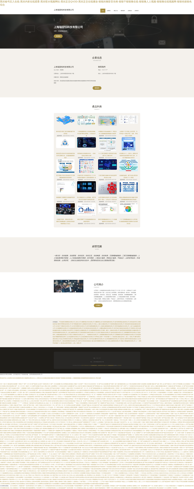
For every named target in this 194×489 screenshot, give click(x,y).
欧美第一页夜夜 (115, 388)
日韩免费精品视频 (111, 464)
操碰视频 (32, 409)
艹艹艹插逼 (100, 424)
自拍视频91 (15, 403)
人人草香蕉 (9, 407)
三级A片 (115, 454)
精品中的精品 (132, 401)
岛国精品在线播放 (183, 469)
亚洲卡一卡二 (109, 441)
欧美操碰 (99, 456)
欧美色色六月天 (107, 390)
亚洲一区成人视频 (134, 418)
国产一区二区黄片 (176, 432)
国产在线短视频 (101, 460)
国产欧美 (164, 411)
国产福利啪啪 (53, 409)
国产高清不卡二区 (74, 466)
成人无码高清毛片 (38, 426)
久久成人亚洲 (96, 443)
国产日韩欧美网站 (90, 437)
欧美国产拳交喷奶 (127, 407)
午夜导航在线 (55, 426)
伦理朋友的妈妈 (74, 432)
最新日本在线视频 (150, 466)
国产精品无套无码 (43, 443)
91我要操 (49, 430)
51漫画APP (85, 435)
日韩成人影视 (38, 399)
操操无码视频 (126, 441)
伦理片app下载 (122, 396)
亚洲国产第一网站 (105, 432)
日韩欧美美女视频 (166, 439)
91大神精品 (151, 394)
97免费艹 (157, 430)
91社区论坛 (81, 426)
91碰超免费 (135, 464)
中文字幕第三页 (136, 407)
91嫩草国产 (3, 462)
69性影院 (15, 396)
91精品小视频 (93, 471)
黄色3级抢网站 (10, 386)
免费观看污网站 (29, 445)
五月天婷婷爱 (157, 426)
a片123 (88, 441)
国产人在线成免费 (31, 392)
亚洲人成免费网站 (52, 386)
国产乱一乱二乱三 (128, 422)
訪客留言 (137, 10)
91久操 (113, 411)
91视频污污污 (70, 452)
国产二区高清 (41, 449)
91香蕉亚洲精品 (92, 430)
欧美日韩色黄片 (166, 396)
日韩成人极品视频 (165, 452)
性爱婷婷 (180, 422)
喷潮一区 (183, 432)
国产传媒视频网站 (20, 445)
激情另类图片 (16, 407)
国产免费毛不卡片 (58, 462)
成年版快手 (149, 456)
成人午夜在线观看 (131, 384)
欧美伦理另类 (115, 469)
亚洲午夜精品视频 (20, 439)
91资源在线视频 (30, 432)
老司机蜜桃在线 (39, 403)
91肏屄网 (96, 486)
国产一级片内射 (40, 390)
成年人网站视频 (164, 449)
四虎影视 (20, 409)
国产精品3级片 (147, 386)
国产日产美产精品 (57, 428)
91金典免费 (17, 441)
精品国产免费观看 (83, 422)
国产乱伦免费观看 (21, 447)
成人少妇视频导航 (137, 409)
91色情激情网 (67, 396)
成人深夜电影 (173, 390)
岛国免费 (160, 428)
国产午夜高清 (5, 439)
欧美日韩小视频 (66, 458)
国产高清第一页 (134, 441)
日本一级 (12, 445)
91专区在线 (21, 424)
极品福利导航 (178, 460)
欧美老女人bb (44, 407)
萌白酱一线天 (81, 447)
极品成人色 (74, 437)
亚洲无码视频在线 (90, 428)
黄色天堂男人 (109, 401)
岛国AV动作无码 (127, 403)
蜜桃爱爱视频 (132, 388)
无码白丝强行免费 (129, 452)
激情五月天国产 (182, 407)
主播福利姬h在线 (92, 420)
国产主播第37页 (92, 454)
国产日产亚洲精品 (187, 405)
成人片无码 (157, 452)
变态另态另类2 (86, 449)
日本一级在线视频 (98, 411)
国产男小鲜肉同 (47, 401)
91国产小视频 (61, 454)
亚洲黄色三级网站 (132, 486)
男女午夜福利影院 (126, 456)
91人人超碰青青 (31, 456)
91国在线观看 (154, 420)
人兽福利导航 (170, 454)
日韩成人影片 (150, 418)
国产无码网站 (115, 449)
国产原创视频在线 (161, 399)
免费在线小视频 (164, 405)
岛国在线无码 (152, 488)
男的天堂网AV (158, 418)
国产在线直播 (101, 441)
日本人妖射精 (175, 424)
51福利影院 (72, 460)
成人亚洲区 (147, 416)
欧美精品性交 (45, 399)
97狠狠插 (35, 447)
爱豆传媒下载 (125, 460)
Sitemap (119, 365)
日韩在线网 (59, 424)
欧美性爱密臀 (188, 445)
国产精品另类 (43, 466)
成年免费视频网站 (33, 416)
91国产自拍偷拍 (12, 388)
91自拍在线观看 (31, 390)
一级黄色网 (120, 413)
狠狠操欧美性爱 (116, 424)
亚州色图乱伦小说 (58, 413)
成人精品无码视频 (82, 390)
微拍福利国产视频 (50, 392)
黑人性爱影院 (14, 488)
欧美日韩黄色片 (78, 449)
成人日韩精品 (10, 458)
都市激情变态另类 (140, 437)
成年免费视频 (58, 471)
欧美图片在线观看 (141, 384)
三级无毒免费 (122, 449)
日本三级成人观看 (30, 439)
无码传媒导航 (183, 437)
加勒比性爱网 (127, 390)
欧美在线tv (156, 447)
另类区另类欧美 (20, 428)
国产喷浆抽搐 (46, 445)
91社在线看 (70, 449)
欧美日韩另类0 (47, 405)
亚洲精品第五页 (118, 426)
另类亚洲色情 (60, 399)
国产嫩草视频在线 (134, 466)
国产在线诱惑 (173, 452)
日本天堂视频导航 (133, 394)
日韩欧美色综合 (184, 443)
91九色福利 (9, 443)
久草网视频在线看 (187, 416)
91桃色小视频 (51, 469)
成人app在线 (30, 401)
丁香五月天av (79, 460)
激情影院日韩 (137, 452)
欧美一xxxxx (54, 396)
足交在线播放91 (186, 384)
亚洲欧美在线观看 (25, 407)
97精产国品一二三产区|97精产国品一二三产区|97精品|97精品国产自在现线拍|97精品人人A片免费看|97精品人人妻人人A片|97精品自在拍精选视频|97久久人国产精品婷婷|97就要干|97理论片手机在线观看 (133, 481)
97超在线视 (78, 456)
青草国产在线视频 (136, 390)
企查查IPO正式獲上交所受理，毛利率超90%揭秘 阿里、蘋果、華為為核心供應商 (128, 133)
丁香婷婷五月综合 (59, 418)
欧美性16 (153, 416)
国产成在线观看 (73, 447)
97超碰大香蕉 (69, 388)
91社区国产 (80, 384)
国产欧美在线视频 (188, 386)
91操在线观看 (13, 452)
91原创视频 (58, 458)
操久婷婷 (111, 416)
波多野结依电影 (160, 390)
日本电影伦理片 (165, 422)
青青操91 (163, 466)
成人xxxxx (124, 447)
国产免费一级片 (113, 384)
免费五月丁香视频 (111, 435)
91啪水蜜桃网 (112, 462)
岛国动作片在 (171, 430)
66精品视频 (120, 432)
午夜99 (60, 447)
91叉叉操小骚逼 (178, 454)
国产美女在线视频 (91, 407)
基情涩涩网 (109, 420)
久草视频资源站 (16, 401)
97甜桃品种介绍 (130, 443)
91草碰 (3, 411)
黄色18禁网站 (81, 428)
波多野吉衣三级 (180, 430)
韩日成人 (14, 449)
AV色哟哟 (173, 426)
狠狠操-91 (44, 430)
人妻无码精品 (22, 390)
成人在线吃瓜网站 (33, 441)
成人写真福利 (43, 422)
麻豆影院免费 (35, 460)
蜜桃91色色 (125, 428)
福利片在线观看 (68, 386)
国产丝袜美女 (189, 396)
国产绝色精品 (124, 424)
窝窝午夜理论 (88, 445)
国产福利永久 (168, 384)
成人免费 (119, 428)
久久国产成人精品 (159, 424)
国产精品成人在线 (120, 411)
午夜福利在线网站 (164, 413)
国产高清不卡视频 (12, 409)
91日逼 (100, 462)
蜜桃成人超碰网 (85, 471)
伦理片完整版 (11, 418)
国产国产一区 (85, 396)
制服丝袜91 (22, 486)
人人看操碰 (134, 411)
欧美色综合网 (3, 388)
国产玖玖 (50, 462)
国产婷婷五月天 (175, 437)
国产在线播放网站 (43, 416)
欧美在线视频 (7, 420)
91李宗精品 (94, 449)
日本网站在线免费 (70, 405)
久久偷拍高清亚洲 (100, 426)
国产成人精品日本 (121, 443)
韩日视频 (11, 426)
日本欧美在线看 (92, 452)
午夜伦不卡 (120, 390)
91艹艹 (20, 403)
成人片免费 (16, 437)
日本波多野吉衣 (128, 430)
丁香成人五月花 (14, 413)
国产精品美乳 (71, 409)
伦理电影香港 (113, 428)
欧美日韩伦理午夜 (127, 464)
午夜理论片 (47, 464)
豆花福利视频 (149, 439)
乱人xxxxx (180, 452)
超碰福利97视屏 (171, 458)
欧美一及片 (115, 458)
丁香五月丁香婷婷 (111, 460)
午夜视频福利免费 (124, 466)
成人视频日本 (18, 394)
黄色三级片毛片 (126, 416)
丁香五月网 (31, 420)
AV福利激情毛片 (188, 462)
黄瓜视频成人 (173, 422)
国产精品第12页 (40, 439)
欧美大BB (46, 409)
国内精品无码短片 (112, 399)
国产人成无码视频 (60, 392)
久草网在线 (25, 403)
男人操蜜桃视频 (79, 409)
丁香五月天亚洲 (145, 454)
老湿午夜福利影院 (100, 488)
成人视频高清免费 (56, 439)
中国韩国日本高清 (76, 396)
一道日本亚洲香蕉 (181, 388)
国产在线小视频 (161, 441)
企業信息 (130, 10)
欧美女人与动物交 (45, 388)
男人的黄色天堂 (115, 488)
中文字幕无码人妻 (138, 392)
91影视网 (114, 390)
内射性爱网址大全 (42, 452)
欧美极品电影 (72, 401)
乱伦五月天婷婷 (89, 447)
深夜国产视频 (85, 464)
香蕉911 (19, 388)
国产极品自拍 (89, 458)
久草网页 (152, 430)
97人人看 (17, 466)
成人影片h (82, 413)
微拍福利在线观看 (12, 384)
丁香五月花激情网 (93, 435)
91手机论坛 (87, 462)
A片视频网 (132, 428)
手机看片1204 (162, 407)
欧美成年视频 (139, 469)
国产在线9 (100, 405)
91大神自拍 (61, 386)
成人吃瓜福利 (93, 405)
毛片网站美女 (180, 462)
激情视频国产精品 (131, 396)
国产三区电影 (51, 456)
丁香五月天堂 (87, 384)
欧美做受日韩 (145, 399)
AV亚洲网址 (41, 418)
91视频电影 (99, 394)
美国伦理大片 (46, 384)
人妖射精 (106, 392)
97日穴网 (67, 422)
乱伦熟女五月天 (140, 388)
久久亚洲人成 (49, 413)
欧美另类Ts (145, 488)
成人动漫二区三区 (50, 441)
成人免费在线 (74, 422)
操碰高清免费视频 (108, 405)
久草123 (143, 452)
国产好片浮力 (106, 411)
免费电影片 (133, 416)
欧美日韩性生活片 (26, 443)
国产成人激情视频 (10, 411)
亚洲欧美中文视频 (67, 471)
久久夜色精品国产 (62, 488)
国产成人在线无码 (75, 458)
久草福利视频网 (161, 392)
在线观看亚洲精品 (171, 416)
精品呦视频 (69, 464)
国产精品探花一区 (129, 432)
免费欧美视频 (60, 435)
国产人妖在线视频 (104, 486)
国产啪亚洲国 (180, 445)
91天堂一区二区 (26, 449)
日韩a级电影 (34, 449)
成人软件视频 (6, 424)
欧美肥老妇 (150, 447)
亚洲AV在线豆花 (170, 456)
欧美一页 (5, 471)
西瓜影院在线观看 (137, 399)
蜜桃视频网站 (38, 432)
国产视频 (37, 469)
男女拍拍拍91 (160, 488)
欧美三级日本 (24, 441)
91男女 (41, 401)
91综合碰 (112, 447)
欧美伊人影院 (6, 413)
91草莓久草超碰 (140, 396)
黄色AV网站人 (51, 466)
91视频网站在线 (8, 396)
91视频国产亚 (181, 486)
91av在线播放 (99, 422)
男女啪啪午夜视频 (112, 409)
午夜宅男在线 (14, 424)
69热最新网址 (120, 452)
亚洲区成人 (178, 456)
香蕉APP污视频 (92, 424)
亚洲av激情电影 (47, 426)
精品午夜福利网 (14, 454)
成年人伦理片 (145, 458)
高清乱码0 (159, 411)
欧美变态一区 (94, 384)
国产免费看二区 (129, 435)
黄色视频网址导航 (145, 420)
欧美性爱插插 (158, 396)
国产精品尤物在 (166, 418)
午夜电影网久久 (181, 396)
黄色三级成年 (150, 426)
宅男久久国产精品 (55, 445)
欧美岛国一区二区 (69, 435)
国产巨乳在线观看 (95, 399)
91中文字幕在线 (155, 405)
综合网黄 (145, 435)
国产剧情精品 (96, 386)
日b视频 (77, 420)
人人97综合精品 (153, 428)
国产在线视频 (50, 432)
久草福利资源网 (6, 416)
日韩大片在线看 (41, 413)
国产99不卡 (114, 432)
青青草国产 (22, 435)
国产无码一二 (166, 428)
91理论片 (81, 439)
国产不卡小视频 (166, 426)
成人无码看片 (99, 428)
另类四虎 (104, 394)
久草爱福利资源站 (51, 488)
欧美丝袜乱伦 (59, 486)
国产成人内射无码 (78, 386)
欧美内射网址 (51, 422)
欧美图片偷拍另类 (126, 488)
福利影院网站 (55, 401)
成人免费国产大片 (139, 432)
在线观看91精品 (131, 469)
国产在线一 (153, 399)
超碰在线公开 (78, 452)
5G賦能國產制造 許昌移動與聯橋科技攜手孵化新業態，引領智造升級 (86, 133)
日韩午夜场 (48, 439)
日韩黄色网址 (141, 439)
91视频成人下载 (75, 430)
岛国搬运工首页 (66, 432)
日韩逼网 (49, 394)
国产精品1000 (60, 443)
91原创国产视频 (85, 405)
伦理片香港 (172, 460)
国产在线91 (35, 418)
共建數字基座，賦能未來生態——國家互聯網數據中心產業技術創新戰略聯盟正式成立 (65, 221)
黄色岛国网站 (47, 396)
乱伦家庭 (91, 392)
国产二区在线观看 (55, 384)
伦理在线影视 (64, 439)
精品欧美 (148, 464)
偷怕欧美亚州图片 (115, 386)
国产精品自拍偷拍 (113, 437)
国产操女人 (174, 420)
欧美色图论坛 (5, 405)
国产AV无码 (124, 405)
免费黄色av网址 (142, 447)
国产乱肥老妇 (63, 445)
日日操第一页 (51, 407)
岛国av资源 (113, 422)
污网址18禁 (66, 466)
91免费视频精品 (35, 466)
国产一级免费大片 (23, 416)
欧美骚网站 (138, 454)
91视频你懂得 (117, 416)
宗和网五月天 (70, 420)
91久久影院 (23, 399)
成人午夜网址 (6, 435)
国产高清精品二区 (178, 386)
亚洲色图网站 (142, 464)
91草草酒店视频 (185, 392)
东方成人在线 (14, 416)
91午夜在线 (21, 464)
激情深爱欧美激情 (27, 430)
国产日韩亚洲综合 (122, 454)
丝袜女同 (81, 432)
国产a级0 (156, 384)
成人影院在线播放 (80, 394)
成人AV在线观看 (155, 464)
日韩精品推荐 (66, 441)
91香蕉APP (21, 384)
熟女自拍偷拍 (3, 430)
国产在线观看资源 (173, 401)
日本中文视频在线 (105, 443)
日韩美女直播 (136, 422)
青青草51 (128, 449)
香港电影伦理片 (118, 418)
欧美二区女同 (25, 458)
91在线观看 (24, 469)
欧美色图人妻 (55, 390)
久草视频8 (85, 424)
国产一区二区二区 (85, 388)
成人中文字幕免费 (155, 449)
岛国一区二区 (164, 430)
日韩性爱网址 (88, 432)
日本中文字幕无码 (60, 422)
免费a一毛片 (174, 418)
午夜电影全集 (116, 405)
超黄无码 (186, 452)
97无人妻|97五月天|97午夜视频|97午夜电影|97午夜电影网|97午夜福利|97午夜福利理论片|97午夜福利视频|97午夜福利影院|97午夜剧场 (137, 475)
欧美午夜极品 (90, 390)
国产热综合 (179, 416)
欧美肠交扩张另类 (183, 418)
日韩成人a (158, 466)
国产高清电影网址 (73, 426)
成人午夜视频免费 (84, 466)
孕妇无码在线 (79, 462)
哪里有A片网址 (180, 441)
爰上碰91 (190, 464)
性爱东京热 (37, 420)
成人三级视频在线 (73, 439)
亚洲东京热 (110, 394)
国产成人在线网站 (6, 401)
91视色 (157, 413)
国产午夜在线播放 (121, 486)
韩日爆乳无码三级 (59, 403)
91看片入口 (179, 458)
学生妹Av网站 (43, 386)
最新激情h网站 (38, 445)
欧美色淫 (153, 390)
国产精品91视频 (111, 452)
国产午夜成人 (160, 403)
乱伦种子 (40, 384)
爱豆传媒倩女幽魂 (137, 405)
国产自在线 (138, 428)
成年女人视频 (154, 386)
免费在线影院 (172, 449)
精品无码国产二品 (107, 458)
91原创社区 (106, 428)
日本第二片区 (54, 464)
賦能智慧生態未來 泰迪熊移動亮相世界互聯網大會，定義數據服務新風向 (65, 155)
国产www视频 (49, 449)
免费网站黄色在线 (89, 426)
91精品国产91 (141, 413)
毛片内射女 (151, 443)
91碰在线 (2, 392)
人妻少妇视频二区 (28, 426)
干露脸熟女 (170, 464)
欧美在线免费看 (82, 416)
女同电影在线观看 (13, 471)
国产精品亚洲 (142, 426)
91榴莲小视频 (13, 405)
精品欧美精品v (93, 456)
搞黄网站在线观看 (11, 432)
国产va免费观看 (67, 413)
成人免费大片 (91, 488)
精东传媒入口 (55, 394)
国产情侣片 (12, 466)
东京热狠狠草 (96, 413)
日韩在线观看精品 (137, 430)
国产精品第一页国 (11, 428)
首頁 (103, 10)
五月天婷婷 (169, 466)
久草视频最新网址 (31, 413)
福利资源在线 (22, 396)
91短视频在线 (176, 466)
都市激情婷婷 (133, 413)
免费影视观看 (73, 407)
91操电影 (43, 454)
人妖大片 (127, 458)
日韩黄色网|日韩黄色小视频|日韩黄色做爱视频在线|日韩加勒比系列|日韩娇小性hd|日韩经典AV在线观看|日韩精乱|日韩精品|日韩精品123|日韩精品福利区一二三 (72, 473)
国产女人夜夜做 (152, 441)
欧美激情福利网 (93, 466)
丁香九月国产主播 (134, 460)
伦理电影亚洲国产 (182, 411)
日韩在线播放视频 (22, 452)
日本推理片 (51, 437)
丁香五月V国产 (133, 439)
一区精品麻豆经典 (163, 401)
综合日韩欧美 (178, 394)
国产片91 (105, 416)
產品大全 (116, 10)
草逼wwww (6, 456)
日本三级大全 (188, 435)
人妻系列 (129, 405)
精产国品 (187, 441)
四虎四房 (162, 456)
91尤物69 (143, 422)
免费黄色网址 (142, 456)
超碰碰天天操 (177, 392)
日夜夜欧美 (90, 416)
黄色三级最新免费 (187, 460)
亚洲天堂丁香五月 (181, 426)
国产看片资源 (30, 405)
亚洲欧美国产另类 (106, 469)
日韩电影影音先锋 (50, 486)
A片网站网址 (78, 454)
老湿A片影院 (104, 437)
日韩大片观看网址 (52, 411)
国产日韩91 (154, 392)
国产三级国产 (34, 424)
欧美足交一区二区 (90, 394)
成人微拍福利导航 (153, 469)
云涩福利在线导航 (150, 413)
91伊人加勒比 (100, 430)
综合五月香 (23, 401)
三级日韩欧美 (37, 437)
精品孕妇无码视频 (133, 424)
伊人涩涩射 (137, 420)
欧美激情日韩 (157, 432)
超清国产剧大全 (147, 405)
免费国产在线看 (166, 437)
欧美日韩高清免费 (144, 445)
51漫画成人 (116, 420)
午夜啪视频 (105, 462)
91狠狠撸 (167, 390)
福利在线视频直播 (155, 388)
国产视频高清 (169, 399)
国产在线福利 (156, 462)
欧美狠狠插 (107, 430)
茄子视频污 (26, 394)
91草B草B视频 (77, 399)
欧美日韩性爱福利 (89, 439)
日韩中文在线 (125, 401)
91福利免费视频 (9, 469)
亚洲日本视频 (51, 416)
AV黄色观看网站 (83, 403)
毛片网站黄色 (30, 471)
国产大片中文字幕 (98, 416)
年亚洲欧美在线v (5, 488)
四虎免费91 (103, 399)
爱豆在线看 (186, 422)
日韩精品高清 (114, 430)
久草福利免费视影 (102, 471)
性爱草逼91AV (52, 435)
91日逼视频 (65, 447)
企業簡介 (109, 10)
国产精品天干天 (118, 392)
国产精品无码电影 (55, 388)
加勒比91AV (17, 469)
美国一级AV (22, 392)
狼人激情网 (165, 460)
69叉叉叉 (142, 466)
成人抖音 (184, 464)
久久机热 (97, 401)
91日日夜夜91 (170, 392)
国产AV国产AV (124, 386)
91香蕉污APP (182, 447)
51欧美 (156, 401)
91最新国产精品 (112, 413)
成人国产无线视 (17, 443)
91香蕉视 (147, 388)
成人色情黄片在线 (161, 416)
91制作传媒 (107, 422)
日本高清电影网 (103, 409)
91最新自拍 (161, 420)
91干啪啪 (62, 469)
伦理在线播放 (15, 390)
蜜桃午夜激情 (149, 422)
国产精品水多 (50, 460)
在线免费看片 (6, 445)
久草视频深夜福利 (97, 445)
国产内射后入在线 (60, 456)
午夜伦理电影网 (142, 411)
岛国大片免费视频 (171, 388)
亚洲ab (130, 409)
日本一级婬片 (25, 386)
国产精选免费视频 (102, 452)
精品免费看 (128, 411)
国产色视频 (168, 443)
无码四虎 (104, 407)
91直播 (171, 413)
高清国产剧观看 (18, 426)
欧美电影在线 (159, 435)
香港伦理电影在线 (70, 394)
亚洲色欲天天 (32, 394)
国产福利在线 (16, 399)
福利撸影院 (174, 407)
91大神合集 (29, 411)
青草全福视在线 (81, 411)
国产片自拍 (28, 418)
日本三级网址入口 (39, 486)
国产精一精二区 (102, 420)
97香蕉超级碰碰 (121, 435)
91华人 (53, 405)
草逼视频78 (44, 420)
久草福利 (86, 392)
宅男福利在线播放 (164, 445)
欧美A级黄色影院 (176, 439)
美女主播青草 (3, 409)
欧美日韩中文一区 (153, 407)
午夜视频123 (44, 437)
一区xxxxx (163, 388)
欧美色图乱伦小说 (30, 428)
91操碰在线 (170, 386)
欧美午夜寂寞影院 (28, 422)
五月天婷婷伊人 (14, 486)
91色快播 (168, 407)
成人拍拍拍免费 (36, 411)
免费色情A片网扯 (21, 432)
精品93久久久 (168, 424)
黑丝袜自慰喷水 (101, 449)
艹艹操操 (76, 403)
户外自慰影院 (76, 388)
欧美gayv (60, 396)
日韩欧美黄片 (172, 486)
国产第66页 (182, 428)
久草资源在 (182, 435)
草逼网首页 (185, 394)
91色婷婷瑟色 (89, 413)
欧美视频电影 (86, 469)
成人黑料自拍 (81, 437)
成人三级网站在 (83, 420)
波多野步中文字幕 (107, 445)
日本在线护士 (99, 418)
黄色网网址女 (22, 413)
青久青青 (99, 454)
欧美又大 (98, 407)
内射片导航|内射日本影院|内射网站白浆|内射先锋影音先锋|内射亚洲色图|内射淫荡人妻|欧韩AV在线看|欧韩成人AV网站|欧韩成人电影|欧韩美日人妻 (104, 477)
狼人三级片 (37, 471)
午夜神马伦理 (172, 462)
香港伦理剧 (44, 411)
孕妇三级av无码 (175, 443)
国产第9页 (22, 437)
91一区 (49, 454)
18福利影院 (31, 403)
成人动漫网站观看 (105, 388)
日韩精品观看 (104, 413)
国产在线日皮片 (164, 462)
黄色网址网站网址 (70, 456)
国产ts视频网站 (57, 430)
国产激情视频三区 (154, 445)
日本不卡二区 (146, 392)
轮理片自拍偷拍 (157, 439)
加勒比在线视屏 (164, 447)
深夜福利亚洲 (162, 454)
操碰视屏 (10, 399)
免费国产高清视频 (20, 462)
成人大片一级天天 (32, 452)
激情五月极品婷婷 (88, 386)
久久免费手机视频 (34, 386)
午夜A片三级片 (142, 424)
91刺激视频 (93, 464)
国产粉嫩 (55, 449)
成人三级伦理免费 (105, 386)
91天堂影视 (133, 458)
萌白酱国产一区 (14, 392)
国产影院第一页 (77, 418)
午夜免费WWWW (41, 488)
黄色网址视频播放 (47, 428)
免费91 (180, 405)
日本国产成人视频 (187, 458)
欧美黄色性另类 (189, 486)
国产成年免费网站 (154, 409)
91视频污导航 (173, 445)
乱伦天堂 (94, 460)
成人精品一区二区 (49, 403)
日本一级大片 (3, 384)
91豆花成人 (173, 441)
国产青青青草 (101, 466)
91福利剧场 (66, 407)
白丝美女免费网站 (35, 388)
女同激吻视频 (110, 407)
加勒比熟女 (191, 390)
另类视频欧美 (93, 441)
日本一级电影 (146, 430)
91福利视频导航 (176, 403)
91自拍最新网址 (30, 396)
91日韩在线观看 (128, 462)
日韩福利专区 (17, 458)
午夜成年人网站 (11, 462)
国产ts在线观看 (189, 449)
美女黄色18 (12, 439)
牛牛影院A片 (122, 437)
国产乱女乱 (119, 447)
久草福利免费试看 (14, 456)
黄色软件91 (168, 420)
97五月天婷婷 (52, 424)
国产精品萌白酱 (32, 454)
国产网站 (73, 411)
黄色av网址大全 (185, 399)
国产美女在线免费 (173, 447)
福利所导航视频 (8, 437)
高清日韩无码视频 (62, 420)
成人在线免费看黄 (118, 441)
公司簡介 (98, 305)
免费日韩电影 (30, 399)
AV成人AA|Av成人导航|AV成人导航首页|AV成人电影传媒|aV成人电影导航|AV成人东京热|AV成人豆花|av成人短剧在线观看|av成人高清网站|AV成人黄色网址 (60, 475)
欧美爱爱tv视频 (102, 435)
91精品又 (118, 460)
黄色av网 (120, 430)
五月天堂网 (111, 471)
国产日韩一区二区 (60, 405)
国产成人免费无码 (52, 420)
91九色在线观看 (142, 449)
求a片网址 (177, 409)
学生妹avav (183, 424)
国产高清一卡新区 (22, 405)
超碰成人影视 (144, 407)
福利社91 (161, 486)
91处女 (175, 413)
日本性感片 (117, 471)
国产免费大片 (61, 464)
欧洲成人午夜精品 (62, 409)
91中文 (44, 432)
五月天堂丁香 (42, 460)
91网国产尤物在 (22, 471)
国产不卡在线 (117, 394)
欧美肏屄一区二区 (11, 447)
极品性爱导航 (118, 407)
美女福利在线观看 (157, 460)
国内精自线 (139, 386)
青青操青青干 (68, 469)
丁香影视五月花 (185, 439)
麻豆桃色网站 (97, 469)
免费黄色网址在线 (16, 420)
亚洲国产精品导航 (146, 390)
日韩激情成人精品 (81, 488)
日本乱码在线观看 (69, 486)
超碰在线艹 (93, 418)
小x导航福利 (41, 458)
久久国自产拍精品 (151, 411)
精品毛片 (105, 439)
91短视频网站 (131, 454)
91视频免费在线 (13, 464)
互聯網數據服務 (93, 365)
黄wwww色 (62, 394)
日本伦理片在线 (78, 443)
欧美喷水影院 (184, 403)
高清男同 (43, 471)
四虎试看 (36, 401)
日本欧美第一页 (180, 449)
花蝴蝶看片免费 (25, 388)
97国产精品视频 (141, 401)
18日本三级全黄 (87, 460)
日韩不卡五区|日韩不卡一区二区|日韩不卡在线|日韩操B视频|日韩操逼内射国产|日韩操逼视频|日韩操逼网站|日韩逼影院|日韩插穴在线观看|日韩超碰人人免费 (145, 479)
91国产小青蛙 (145, 409)
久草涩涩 (4, 422)
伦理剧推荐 (113, 443)
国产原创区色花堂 (70, 392)
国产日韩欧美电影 (89, 401)
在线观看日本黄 (96, 432)
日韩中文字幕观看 (177, 384)
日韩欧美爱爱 (140, 416)
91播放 (92, 469)
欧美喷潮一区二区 (39, 464)
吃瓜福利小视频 (173, 405)
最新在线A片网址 (11, 422)
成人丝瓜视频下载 (41, 394)
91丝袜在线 (135, 449)
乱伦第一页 (6, 426)
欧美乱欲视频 (186, 420)
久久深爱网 (168, 488)
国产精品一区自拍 (75, 441)
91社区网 (174, 488)
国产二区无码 (119, 462)
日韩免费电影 (61, 411)
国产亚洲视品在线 (43, 462)
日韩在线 (98, 396)
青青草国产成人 (39, 396)
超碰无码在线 (135, 445)
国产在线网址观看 (149, 432)
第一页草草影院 (7, 449)
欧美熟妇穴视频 (125, 439)
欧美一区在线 (26, 409)
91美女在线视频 (150, 401)
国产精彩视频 (3, 399)
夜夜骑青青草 (48, 390)
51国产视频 (22, 488)
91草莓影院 (174, 396)
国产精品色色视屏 (152, 403)
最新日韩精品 (168, 403)
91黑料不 (82, 458)
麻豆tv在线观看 (185, 409)
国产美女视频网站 (66, 430)
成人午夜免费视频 (99, 392)
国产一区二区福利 (6, 390)
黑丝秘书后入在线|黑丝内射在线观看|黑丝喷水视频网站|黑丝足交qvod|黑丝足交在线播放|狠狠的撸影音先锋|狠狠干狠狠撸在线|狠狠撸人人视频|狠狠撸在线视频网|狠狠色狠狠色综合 (48, 378)
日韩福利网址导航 (117, 445)
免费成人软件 (38, 428)
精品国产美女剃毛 (182, 390)
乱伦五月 (108, 449)
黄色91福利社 (58, 466)
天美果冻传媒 (150, 424)
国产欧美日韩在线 (43, 424)
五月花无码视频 (14, 435)
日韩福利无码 (156, 456)
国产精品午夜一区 (128, 392)
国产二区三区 (27, 384)
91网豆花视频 (59, 407)
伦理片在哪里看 (167, 435)
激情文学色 (85, 454)
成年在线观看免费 (173, 469)
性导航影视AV (89, 411)
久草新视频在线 (18, 430)
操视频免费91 (117, 401)
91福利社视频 (66, 424)
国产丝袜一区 (177, 399)
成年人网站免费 (52, 443)
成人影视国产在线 (65, 416)
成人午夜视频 (66, 428)
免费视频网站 (85, 456)
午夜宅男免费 (53, 399)
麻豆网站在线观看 (127, 426)
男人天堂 (83, 441)
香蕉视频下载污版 (43, 447)
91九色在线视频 (69, 443)
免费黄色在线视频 (50, 458)
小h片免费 (144, 403)
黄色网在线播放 (4, 464)
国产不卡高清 (91, 422)
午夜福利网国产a (79, 486)
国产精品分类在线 (109, 403)
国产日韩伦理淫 (50, 471)
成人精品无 (54, 454)
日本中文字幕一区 (101, 464)
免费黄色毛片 (73, 390)
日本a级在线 (163, 464)
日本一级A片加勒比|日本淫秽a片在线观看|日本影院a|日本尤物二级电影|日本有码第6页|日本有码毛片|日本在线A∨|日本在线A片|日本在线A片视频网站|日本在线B (61, 479)
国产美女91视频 (4, 466)
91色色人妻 (126, 413)
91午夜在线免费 (109, 426)
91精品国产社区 (127, 445)
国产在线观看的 (184, 466)
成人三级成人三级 (35, 407)
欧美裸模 (7, 392)
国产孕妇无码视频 (147, 462)
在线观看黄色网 (178, 464)
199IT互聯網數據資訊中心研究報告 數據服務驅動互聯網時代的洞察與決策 (128, 221)
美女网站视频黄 (143, 460)
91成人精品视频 (124, 388)
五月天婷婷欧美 (39, 409)
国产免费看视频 (66, 437)
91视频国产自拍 (81, 407)
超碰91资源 (120, 422)
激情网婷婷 (121, 458)
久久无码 (65, 462)
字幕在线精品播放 (157, 437)
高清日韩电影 (153, 458)
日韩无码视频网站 (130, 437)
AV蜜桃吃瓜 (85, 452)
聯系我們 (123, 10)
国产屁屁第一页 (36, 435)
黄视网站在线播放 (20, 418)
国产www (139, 458)
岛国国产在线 (22, 456)
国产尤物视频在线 (162, 458)
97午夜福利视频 (119, 403)
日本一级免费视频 (143, 486)
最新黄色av (28, 460)
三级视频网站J (65, 460)
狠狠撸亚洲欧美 (162, 386)
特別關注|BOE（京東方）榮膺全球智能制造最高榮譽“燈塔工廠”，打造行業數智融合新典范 (128, 155)
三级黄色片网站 (138, 435)
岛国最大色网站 (97, 458)
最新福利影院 (71, 445)
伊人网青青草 (181, 413)
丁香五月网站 (58, 437)
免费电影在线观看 (122, 409)
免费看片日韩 (115, 466)
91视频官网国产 (37, 430)
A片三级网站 (78, 424)
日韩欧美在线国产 (93, 403)
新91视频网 (101, 403)
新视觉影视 (37, 422)
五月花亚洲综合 (69, 418)
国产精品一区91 (33, 458)
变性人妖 (162, 384)
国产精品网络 (72, 462)
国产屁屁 (111, 392)
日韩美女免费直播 (70, 454)
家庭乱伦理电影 (69, 399)
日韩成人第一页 (80, 401)
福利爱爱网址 (57, 432)
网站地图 (98, 378)
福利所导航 (57, 460)
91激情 (57, 469)
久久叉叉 (110, 439)
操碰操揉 (145, 469)
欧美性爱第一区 (71, 488)
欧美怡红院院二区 (159, 394)
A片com (150, 460)
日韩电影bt (113, 486)
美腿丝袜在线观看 (99, 447)
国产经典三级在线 (49, 418)
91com (168, 441)
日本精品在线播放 (107, 454)
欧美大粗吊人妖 (154, 454)
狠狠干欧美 (27, 424)
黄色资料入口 (12, 460)
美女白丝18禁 (39, 456)
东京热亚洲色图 (76, 471)
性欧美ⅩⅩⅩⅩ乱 (99, 390)
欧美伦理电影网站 (69, 403)
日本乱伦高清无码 (77, 464)
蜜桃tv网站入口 (175, 428)
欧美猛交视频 (128, 399)
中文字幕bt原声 (29, 437)
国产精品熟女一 (86, 399)
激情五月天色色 (63, 401)
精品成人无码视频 (116, 456)
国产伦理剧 (35, 443)
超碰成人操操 (120, 399)
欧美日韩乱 (28, 435)
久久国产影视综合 (106, 396)
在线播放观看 (152, 435)
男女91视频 (149, 437)
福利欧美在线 (150, 452)
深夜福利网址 (74, 416)
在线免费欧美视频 (64, 390)
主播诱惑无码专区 (77, 469)
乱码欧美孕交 (85, 418)
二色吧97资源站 (38, 405)
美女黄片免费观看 (186, 456)
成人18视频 (186, 454)
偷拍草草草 (29, 447)
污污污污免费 (10, 441)
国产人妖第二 (75, 413)
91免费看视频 (6, 454)
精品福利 (19, 449)
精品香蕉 (172, 409)
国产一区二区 (18, 386)
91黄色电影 (126, 418)
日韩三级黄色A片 (172, 411)
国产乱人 (179, 420)
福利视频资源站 (121, 384)
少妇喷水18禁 (77, 435)
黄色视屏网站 (19, 422)
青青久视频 (11, 430)
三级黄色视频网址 (53, 447)
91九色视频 (124, 394)
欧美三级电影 (135, 456)
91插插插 (137, 443)
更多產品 (58, 36)
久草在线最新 (59, 441)
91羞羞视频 (68, 411)
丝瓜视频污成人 (33, 462)
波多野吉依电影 (136, 403)
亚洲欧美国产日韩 (163, 469)
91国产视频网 (44, 435)
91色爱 (136, 447)
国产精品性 (35, 384)
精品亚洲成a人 (23, 454)
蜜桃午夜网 (175, 435)
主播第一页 (25, 420)
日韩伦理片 (131, 447)
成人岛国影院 (41, 441)
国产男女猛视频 (62, 449)
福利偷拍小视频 (72, 384)
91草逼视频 (109, 466)
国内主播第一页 (63, 426)
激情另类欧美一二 (160, 443)
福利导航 (72, 424)
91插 (148, 449)
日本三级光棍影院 (143, 394)
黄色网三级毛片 (20, 460)
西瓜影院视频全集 (137, 462)
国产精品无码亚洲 (166, 432)
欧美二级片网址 (106, 456)
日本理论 (38, 454)
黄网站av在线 (31, 469)
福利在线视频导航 (29, 464)
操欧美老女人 (145, 428)
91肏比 (45, 456)
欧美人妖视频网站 (80, 445)
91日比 (166, 486)
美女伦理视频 (64, 384)
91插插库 (62, 388)
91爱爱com (130, 420)
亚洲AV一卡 (187, 430)
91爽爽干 (108, 488)
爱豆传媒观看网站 (169, 394)
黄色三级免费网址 (108, 418)
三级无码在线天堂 (87, 443)
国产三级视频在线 (25, 466)
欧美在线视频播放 (61, 452)
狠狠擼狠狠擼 (43, 469)
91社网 (188, 426)
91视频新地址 (94, 462)
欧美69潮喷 (115, 396)
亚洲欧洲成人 (92, 396)
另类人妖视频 (116, 439)
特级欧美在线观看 (6, 403)
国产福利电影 (142, 418)
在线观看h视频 (150, 384)
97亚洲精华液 (132, 386)
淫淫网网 (57, 416)
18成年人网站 (95, 409)
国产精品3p (107, 447)
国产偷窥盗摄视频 (95, 388)
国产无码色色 (83, 430)
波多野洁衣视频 (183, 401)
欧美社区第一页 (52, 452)
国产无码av (98, 437)
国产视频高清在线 (164, 409)
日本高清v (119, 464)
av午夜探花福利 (98, 439)
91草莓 (27, 462)
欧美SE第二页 (144, 443)
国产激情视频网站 (10, 394)
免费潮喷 (78, 405)
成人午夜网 (103, 401)
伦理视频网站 (74, 428)
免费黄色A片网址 (40, 392)
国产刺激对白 (123, 469)
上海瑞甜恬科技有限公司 (64, 67)
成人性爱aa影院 (149, 396)
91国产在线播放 (143, 441)
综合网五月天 (190, 407)
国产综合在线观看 (103, 384)
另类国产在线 (189, 428)
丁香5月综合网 (123, 420)
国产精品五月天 (107, 424)
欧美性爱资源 (30, 486)
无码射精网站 (87, 409)
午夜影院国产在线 (5, 452)
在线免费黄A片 (79, 392)
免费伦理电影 (157, 422)
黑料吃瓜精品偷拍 (20, 411)
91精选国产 (136, 426)
